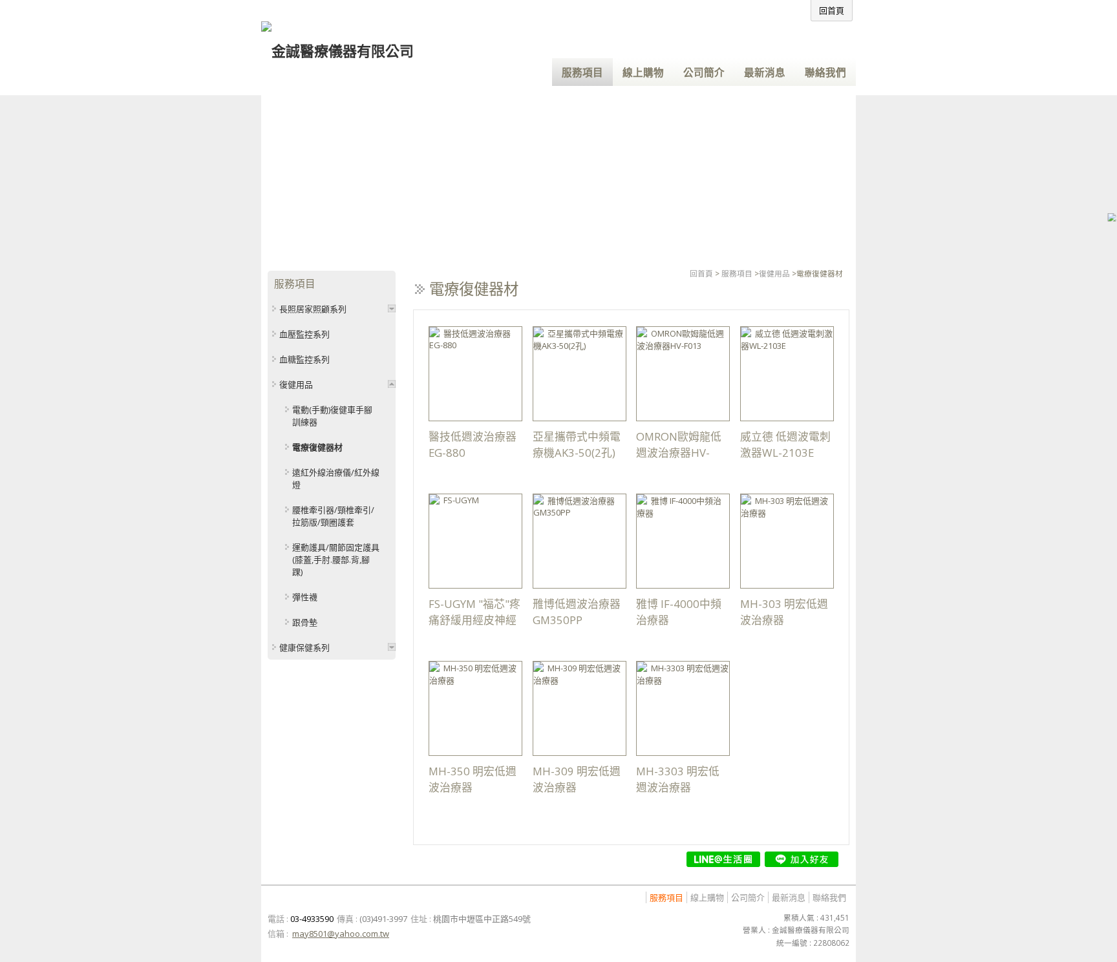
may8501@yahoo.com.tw (340, 933)
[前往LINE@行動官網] (723, 859)
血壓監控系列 (304, 334)
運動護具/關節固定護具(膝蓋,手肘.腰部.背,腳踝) (335, 559)
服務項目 (736, 273)
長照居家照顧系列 (312, 309)
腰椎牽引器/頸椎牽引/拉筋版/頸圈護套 (333, 516)
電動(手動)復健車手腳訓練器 (332, 416)
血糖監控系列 (304, 359)
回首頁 (701, 273)
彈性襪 (304, 597)
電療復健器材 (317, 447)
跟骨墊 (304, 622)
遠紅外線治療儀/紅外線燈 (335, 478)
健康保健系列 (304, 647)
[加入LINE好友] (801, 859)
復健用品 (774, 273)
